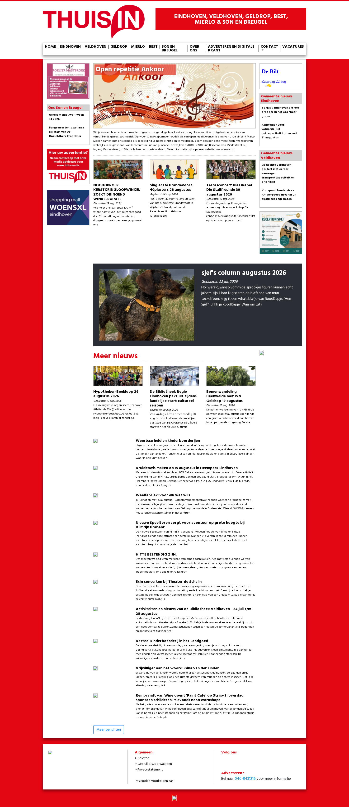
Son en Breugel (170, 48)
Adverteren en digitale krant (231, 48)
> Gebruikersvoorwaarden (153, 764)
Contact (269, 47)
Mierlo (138, 47)
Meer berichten (108, 730)
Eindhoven (70, 47)
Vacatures (293, 47)
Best (153, 47)
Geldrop (118, 47)
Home (50, 47)
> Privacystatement (149, 769)
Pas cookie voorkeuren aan (154, 781)
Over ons (194, 48)
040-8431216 (245, 779)
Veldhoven (95, 47)
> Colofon (142, 758)
